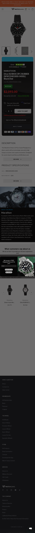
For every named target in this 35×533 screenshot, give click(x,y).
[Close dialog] (34, 257)
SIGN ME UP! (8, 269)
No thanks (9, 272)
